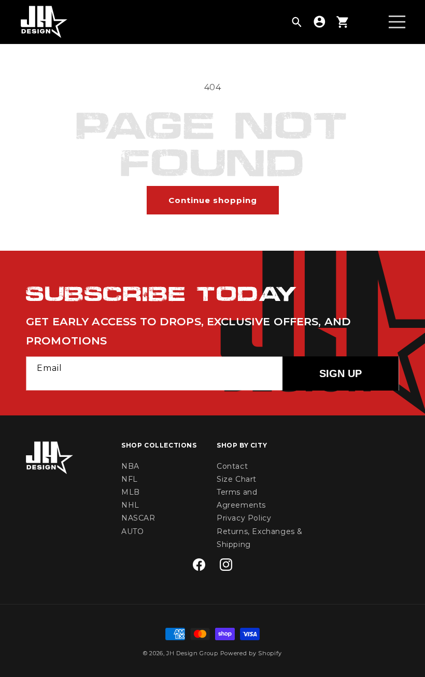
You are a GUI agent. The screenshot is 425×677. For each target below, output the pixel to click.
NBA (130, 466)
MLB (130, 492)
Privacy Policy (244, 518)
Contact (232, 466)
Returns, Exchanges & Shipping (260, 538)
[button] (296, 21)
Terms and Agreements (241, 498)
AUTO (132, 531)
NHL (130, 505)
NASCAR (138, 518)
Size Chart (237, 479)
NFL (129, 479)
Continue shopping (212, 200)
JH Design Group (192, 653)
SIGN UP (340, 373)
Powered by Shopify (251, 653)
